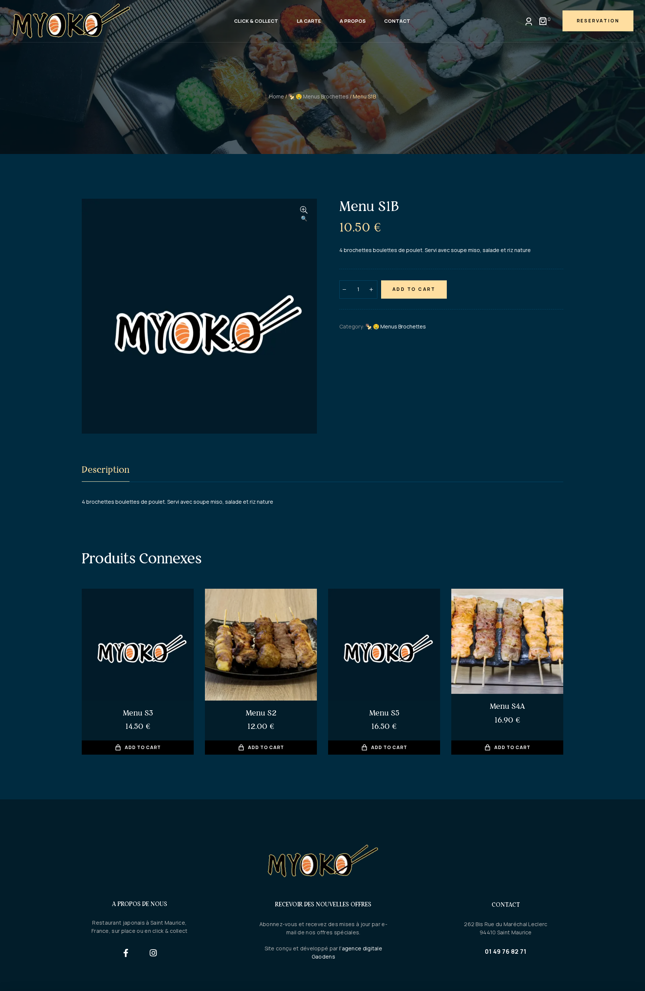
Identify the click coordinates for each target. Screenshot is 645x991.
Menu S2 (261, 712)
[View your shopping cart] (543, 21)
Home (276, 96)
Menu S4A (507, 706)
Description (106, 469)
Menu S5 (384, 712)
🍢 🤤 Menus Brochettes (318, 96)
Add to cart (414, 289)
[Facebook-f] (126, 953)
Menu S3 (138, 712)
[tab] (106, 471)
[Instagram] (153, 953)
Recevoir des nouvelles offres (323, 904)
